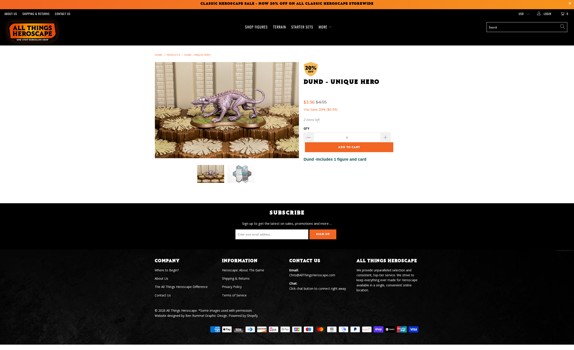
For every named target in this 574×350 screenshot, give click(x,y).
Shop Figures (256, 27)
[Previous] (162, 110)
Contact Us (62, 13)
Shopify (252, 315)
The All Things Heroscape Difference (181, 287)
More (323, 27)
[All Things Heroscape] (48, 31)
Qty (306, 128)
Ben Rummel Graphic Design (206, 315)
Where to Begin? (167, 270)
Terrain (279, 27)
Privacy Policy (232, 287)
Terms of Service (234, 295)
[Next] (291, 110)
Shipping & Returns (36, 13)
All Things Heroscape (181, 310)
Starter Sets (302, 27)
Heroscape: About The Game (243, 270)
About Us (10, 13)
